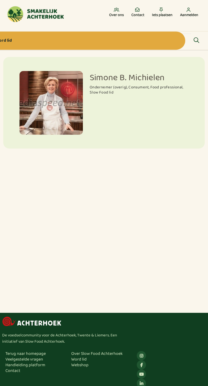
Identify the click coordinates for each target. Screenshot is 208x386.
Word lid (79, 359)
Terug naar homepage (25, 353)
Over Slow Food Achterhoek (97, 353)
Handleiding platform (25, 365)
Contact (12, 370)
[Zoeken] (196, 41)
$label (141, 355)
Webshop (80, 365)
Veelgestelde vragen (24, 359)
